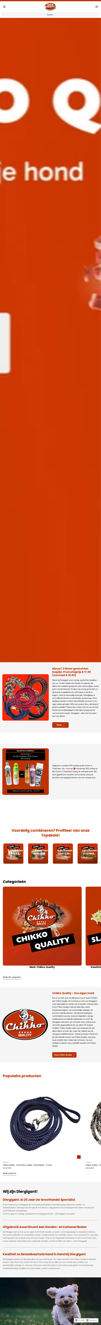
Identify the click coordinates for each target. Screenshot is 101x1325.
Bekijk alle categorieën (12, 977)
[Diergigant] (50, 6)
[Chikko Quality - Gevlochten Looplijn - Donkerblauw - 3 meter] (42, 1120)
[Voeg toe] (79, 1157)
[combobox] (50, 14)
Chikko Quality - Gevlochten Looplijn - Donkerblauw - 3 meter (27, 1165)
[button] (4, 6)
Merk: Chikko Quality (42, 967)
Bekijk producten (9, 1173)
